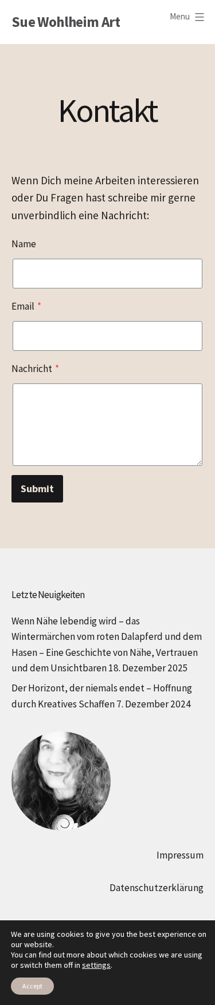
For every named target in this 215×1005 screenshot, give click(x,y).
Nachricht (35, 368)
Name (23, 244)
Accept (32, 986)
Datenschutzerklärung (157, 887)
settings (96, 965)
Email (26, 306)
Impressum (180, 855)
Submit (37, 488)
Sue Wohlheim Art (65, 22)
